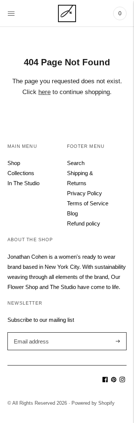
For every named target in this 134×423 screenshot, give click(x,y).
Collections (20, 173)
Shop (13, 163)
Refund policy (83, 223)
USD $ (18, 378)
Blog (72, 213)
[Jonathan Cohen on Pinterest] (114, 380)
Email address (30, 332)
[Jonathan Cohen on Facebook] (105, 380)
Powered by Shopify (93, 403)
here (44, 92)
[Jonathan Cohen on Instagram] (122, 380)
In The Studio (23, 183)
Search (75, 163)
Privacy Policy (84, 193)
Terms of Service (87, 203)
